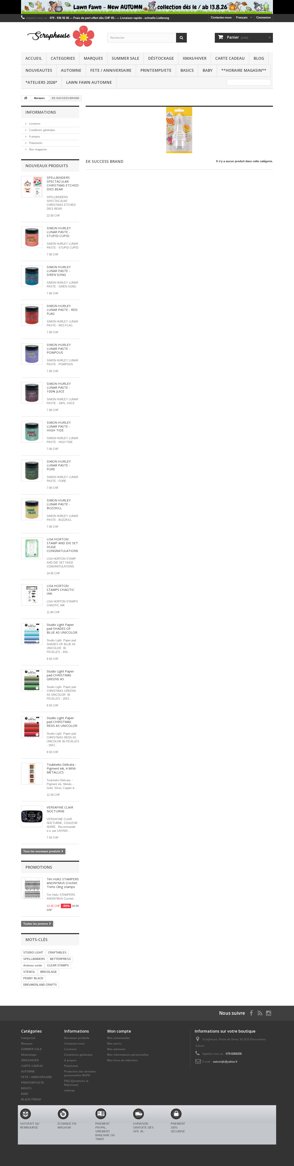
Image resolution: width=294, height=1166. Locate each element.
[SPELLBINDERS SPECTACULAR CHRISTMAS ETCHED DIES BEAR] (32, 186)
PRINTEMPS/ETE (156, 70)
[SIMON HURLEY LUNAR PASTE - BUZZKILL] (32, 509)
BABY (207, 70)
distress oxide (32, 965)
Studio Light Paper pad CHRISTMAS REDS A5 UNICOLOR (62, 722)
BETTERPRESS (60, 959)
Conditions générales (41, 130)
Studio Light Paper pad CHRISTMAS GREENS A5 (60, 675)
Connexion (263, 17)
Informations (40, 112)
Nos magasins (37, 149)
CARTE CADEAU (230, 58)
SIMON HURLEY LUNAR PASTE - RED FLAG (62, 310)
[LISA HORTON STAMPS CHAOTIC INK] (32, 595)
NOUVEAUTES (38, 70)
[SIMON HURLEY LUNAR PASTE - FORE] (32, 470)
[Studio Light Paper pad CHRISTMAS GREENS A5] (32, 680)
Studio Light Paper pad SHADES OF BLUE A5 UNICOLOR (62, 628)
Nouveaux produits (46, 165)
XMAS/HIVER (194, 58)
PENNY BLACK (33, 978)
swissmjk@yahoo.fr (225, 1061)
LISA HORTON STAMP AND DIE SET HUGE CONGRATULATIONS (62, 545)
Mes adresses (116, 1049)
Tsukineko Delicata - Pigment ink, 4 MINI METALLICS (61, 768)
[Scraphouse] (61, 36)
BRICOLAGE (48, 971)
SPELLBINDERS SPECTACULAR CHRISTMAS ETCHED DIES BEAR (63, 183)
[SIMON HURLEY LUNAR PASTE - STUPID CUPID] (32, 237)
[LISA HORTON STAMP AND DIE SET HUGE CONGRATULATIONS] (32, 548)
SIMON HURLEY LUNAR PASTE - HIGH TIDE (59, 426)
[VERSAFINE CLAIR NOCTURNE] (32, 816)
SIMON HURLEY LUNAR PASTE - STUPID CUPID (59, 232)
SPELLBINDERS (34, 959)
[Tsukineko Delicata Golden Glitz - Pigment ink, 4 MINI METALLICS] (32, 773)
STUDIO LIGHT (33, 952)
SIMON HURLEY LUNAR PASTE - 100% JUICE (59, 387)
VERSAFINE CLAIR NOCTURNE (60, 809)
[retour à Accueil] (26, 98)
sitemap (69, 1090)
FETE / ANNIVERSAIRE (111, 70)
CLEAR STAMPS (58, 965)
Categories (63, 58)
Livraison (34, 123)
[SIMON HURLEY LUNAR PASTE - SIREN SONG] (32, 276)
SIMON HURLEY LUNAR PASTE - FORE (59, 465)
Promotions (38, 867)
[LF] (147, 7)
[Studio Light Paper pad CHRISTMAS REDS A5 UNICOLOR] (32, 727)
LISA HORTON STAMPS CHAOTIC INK (60, 590)
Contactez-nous (221, 17)
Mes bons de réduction (122, 1060)
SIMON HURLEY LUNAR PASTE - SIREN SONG (59, 271)
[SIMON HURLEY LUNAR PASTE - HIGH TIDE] (32, 431)
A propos (34, 136)
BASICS (187, 70)
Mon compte (119, 1031)
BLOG (259, 58)
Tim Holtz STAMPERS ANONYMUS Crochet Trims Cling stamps (63, 883)
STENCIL (29, 971)
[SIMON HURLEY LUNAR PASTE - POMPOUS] (32, 354)
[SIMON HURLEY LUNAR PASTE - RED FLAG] (32, 315)
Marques (93, 58)
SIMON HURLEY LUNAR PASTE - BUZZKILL (59, 504)
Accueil (33, 58)
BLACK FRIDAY (31, 1099)
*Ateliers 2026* (41, 82)
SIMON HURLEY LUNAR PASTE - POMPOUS (59, 348)
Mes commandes (118, 1038)
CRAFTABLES (57, 952)
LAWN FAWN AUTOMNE (89, 82)
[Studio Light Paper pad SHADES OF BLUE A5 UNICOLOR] (32, 634)
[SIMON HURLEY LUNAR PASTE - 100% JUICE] (32, 392)
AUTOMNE (71, 70)
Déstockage (161, 58)
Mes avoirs (114, 1043)
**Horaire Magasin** (243, 70)
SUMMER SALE (125, 58)
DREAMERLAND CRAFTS (40, 984)
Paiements (35, 143)
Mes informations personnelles (128, 1054)
